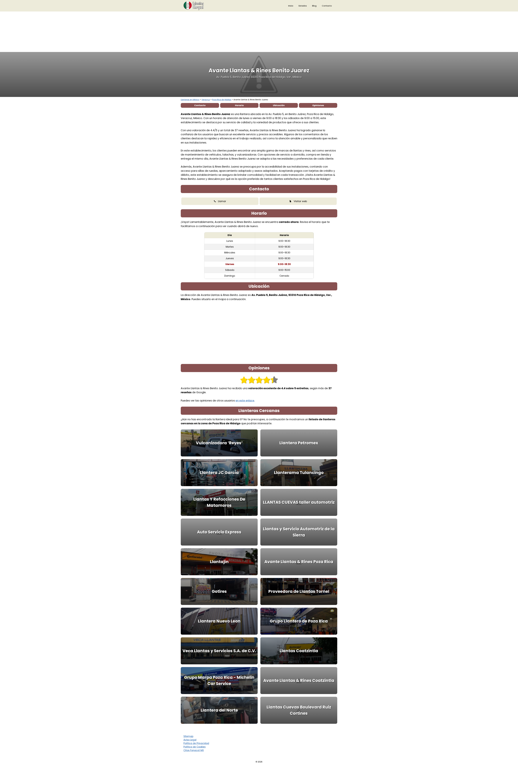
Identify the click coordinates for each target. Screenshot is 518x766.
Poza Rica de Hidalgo (221, 99)
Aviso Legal (189, 739)
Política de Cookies (194, 746)
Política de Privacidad (196, 743)
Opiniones (318, 105)
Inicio (290, 5)
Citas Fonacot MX (193, 750)
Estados (303, 5)
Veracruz (206, 99)
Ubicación (279, 105)
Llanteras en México (190, 99)
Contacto (327, 5)
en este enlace (245, 400)
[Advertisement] (259, 32)
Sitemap (188, 736)
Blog (314, 5)
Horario (239, 105)
